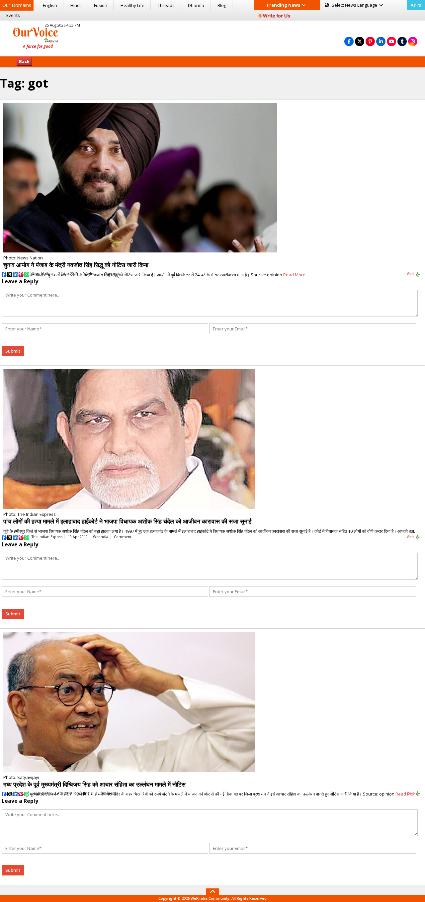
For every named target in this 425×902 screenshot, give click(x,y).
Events (13, 15)
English (50, 5)
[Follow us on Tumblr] (402, 41)
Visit (411, 273)
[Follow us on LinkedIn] (380, 41)
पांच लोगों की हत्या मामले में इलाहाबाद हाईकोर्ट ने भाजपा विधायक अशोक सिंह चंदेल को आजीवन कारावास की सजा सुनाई (127, 521)
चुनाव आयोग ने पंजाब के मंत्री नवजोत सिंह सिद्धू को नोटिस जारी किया (75, 265)
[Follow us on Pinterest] (370, 41)
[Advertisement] (212, 37)
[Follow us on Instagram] (412, 41)
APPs (416, 5)
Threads (166, 5)
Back (24, 61)
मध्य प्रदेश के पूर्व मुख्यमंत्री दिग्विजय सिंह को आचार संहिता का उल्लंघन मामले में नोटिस (94, 784)
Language (355, 5)
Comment (113, 273)
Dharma (196, 5)
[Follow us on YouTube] (391, 41)
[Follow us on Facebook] (349, 41)
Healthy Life (132, 5)
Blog (221, 5)
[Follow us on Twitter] (359, 41)
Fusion (100, 5)
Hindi (75, 5)
